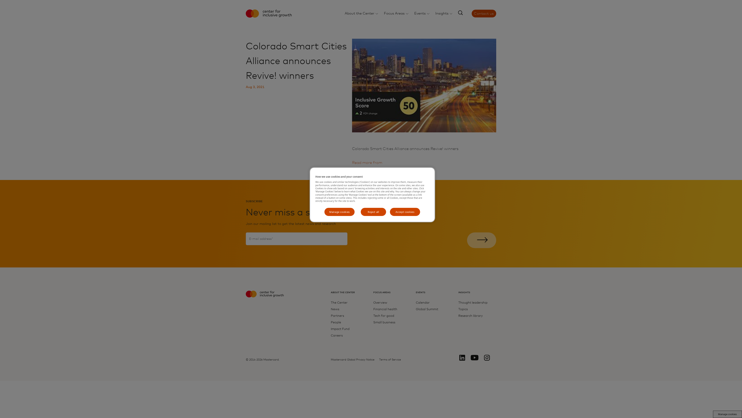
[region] (372, 194)
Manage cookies (339, 212)
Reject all (373, 212)
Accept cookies (405, 212)
